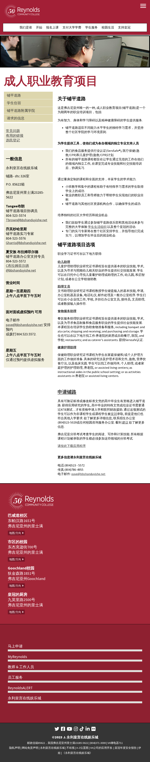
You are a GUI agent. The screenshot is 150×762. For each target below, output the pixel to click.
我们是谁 (26, 27)
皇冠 (114, 414)
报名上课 (52, 27)
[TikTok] (81, 729)
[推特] (57, 729)
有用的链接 (14, 135)
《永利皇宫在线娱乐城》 (77, 753)
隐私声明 (14, 748)
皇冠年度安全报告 (126, 748)
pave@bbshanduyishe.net (88, 474)
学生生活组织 (97, 227)
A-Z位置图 (82, 748)
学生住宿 (14, 103)
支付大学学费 (71, 27)
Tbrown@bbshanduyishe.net (26, 220)
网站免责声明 (30, 748)
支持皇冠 (124, 27)
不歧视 (70, 748)
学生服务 (91, 27)
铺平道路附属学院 (21, 110)
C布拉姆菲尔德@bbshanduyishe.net (21, 268)
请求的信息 (15, 118)
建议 (125, 422)
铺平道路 (14, 95)
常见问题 (13, 131)
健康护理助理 (67, 347)
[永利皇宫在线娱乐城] (22, 11)
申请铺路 (67, 392)
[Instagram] (76, 729)
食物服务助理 (67, 311)
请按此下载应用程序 (72, 446)
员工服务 (15, 677)
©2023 (57, 737)
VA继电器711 (115, 743)
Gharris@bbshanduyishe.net (26, 243)
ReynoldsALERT (20, 688)
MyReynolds (17, 656)
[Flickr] (93, 729)
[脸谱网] (63, 729)
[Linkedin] (87, 729)
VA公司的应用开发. (101, 748)
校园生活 (108, 27)
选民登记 (13, 140)
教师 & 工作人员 (21, 666)
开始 (39, 27)
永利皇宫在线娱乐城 (24, 698)
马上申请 (15, 646)
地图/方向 (15, 533)
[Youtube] (69, 729)
